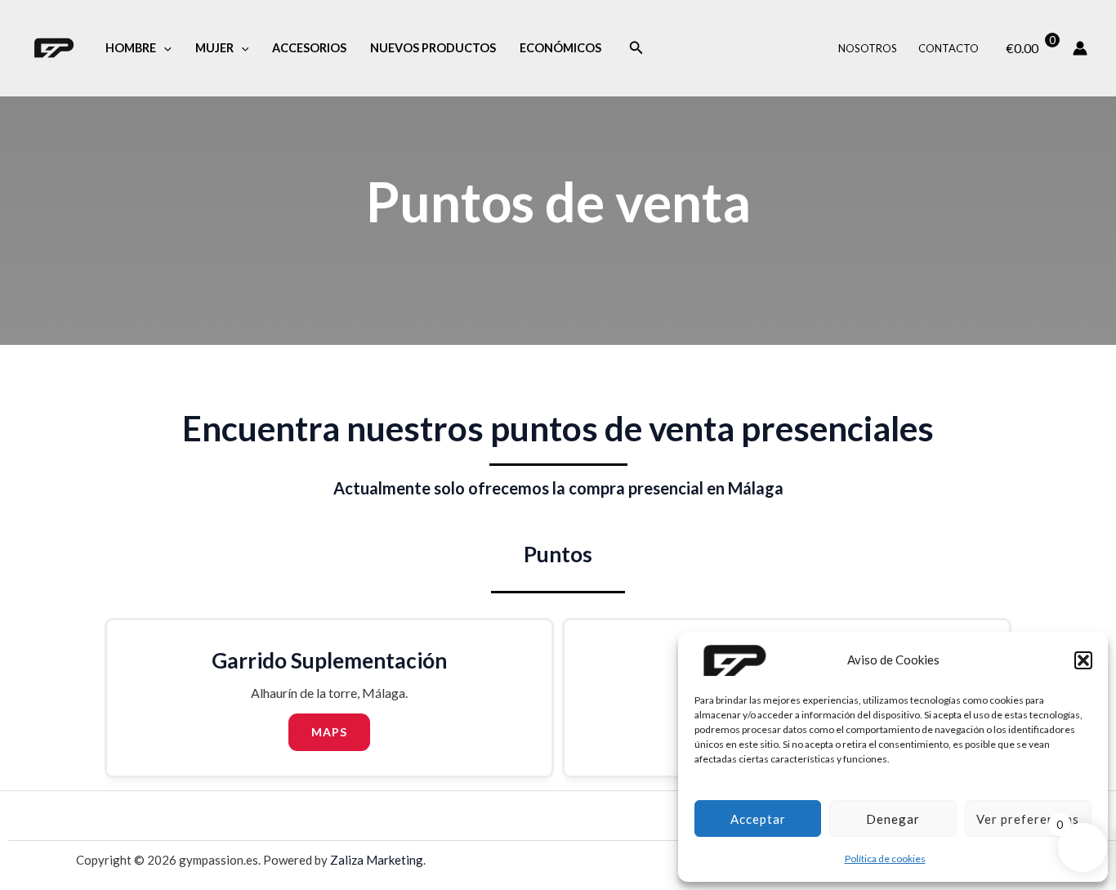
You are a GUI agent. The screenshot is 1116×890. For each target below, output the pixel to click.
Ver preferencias (1027, 819)
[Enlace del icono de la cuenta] (1080, 48)
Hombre (130, 48)
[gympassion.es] (735, 660)
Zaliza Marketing (376, 859)
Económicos (560, 48)
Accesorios (309, 48)
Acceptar (758, 819)
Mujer (214, 48)
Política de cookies (885, 858)
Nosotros (867, 48)
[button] (1083, 660)
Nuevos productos (433, 48)
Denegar (893, 819)
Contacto (948, 48)
